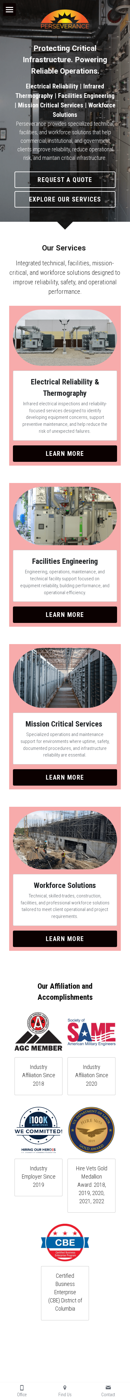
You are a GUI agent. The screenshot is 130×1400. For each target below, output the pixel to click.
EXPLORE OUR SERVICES (65, 199)
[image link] (38, 1032)
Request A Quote (65, 180)
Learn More (65, 453)
